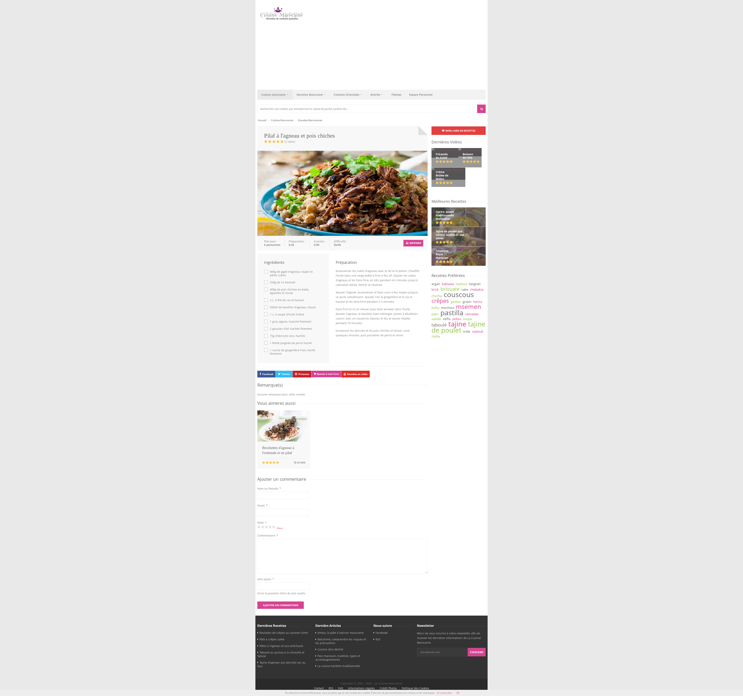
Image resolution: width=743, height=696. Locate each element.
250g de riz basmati (282, 282)
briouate (450, 288)
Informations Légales (361, 688)
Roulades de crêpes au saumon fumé (283, 633)
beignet (475, 284)
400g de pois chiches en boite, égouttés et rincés (289, 291)
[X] (457, 692)
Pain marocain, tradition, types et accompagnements (337, 657)
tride (466, 331)
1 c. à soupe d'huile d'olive (287, 314)
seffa (446, 319)
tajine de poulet (458, 327)
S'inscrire (476, 652)
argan (435, 284)
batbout (461, 284)
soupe (467, 319)
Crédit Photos (388, 688)
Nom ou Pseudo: (269, 488)
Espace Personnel (420, 94)
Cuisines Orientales (346, 94)
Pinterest (303, 374)
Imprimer (415, 243)
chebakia (476, 289)
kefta (435, 307)
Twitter (286, 374)
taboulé (439, 325)
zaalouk (477, 331)
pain (435, 314)
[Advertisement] (371, 54)
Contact (319, 688)
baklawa (448, 284)
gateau (456, 301)
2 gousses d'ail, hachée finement (291, 329)
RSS (378, 639)
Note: (262, 522)
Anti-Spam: (265, 579)
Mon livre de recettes (460, 130)
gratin (467, 301)
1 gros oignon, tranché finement (290, 321)
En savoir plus (444, 692)
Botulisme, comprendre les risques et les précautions (340, 641)
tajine (457, 324)
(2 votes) (289, 141)
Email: (262, 505)
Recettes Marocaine (310, 94)
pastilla (451, 312)
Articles (375, 94)
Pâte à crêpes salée (271, 639)
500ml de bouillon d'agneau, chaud (293, 307)
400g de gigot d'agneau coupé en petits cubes (291, 273)
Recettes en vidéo (357, 374)
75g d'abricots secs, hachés (287, 336)
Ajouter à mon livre (327, 374)
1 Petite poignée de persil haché (291, 343)
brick (435, 289)
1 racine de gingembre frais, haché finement (292, 351)
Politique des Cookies (415, 688)
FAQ (340, 688)
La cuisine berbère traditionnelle (339, 666)
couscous (459, 294)
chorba (436, 296)
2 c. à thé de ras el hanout (287, 300)
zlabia (435, 336)
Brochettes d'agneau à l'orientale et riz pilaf (278, 450)
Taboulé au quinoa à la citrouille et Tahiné (280, 654)
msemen (468, 306)
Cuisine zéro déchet (330, 649)
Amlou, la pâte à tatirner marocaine (341, 633)
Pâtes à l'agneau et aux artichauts (281, 646)
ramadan (472, 314)
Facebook (267, 374)
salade (436, 319)
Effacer (279, 528)
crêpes (440, 301)
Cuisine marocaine (273, 94)
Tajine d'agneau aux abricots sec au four (281, 664)
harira (477, 301)
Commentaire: (267, 535)
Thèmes (396, 94)
